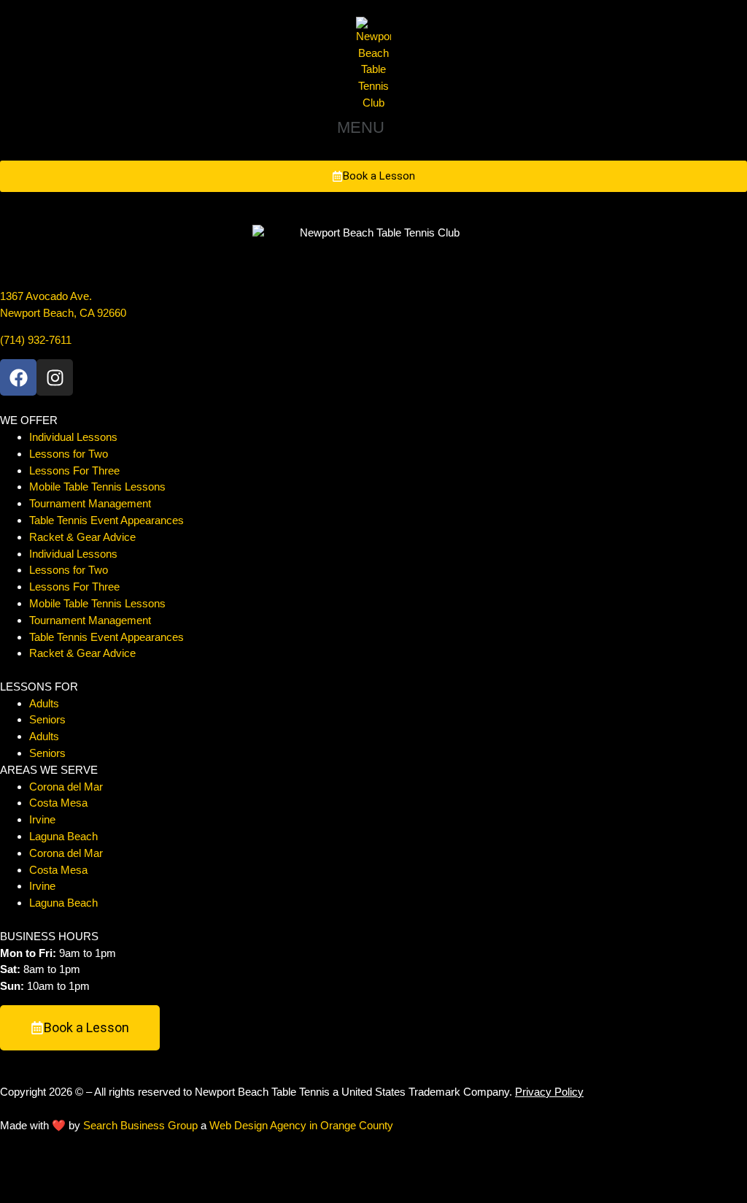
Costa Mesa (58, 802)
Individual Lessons (73, 437)
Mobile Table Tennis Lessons (97, 486)
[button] (373, 128)
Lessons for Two (68, 453)
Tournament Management (90, 503)
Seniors (47, 719)
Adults (44, 703)
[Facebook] (18, 377)
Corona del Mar (66, 786)
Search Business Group (140, 1125)
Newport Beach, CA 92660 (63, 313)
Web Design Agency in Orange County (301, 1125)
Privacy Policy (549, 1091)
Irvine (42, 819)
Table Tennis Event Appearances (106, 520)
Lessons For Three (74, 470)
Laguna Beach (63, 836)
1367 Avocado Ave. (46, 296)
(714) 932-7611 (35, 340)
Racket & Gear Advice (82, 537)
